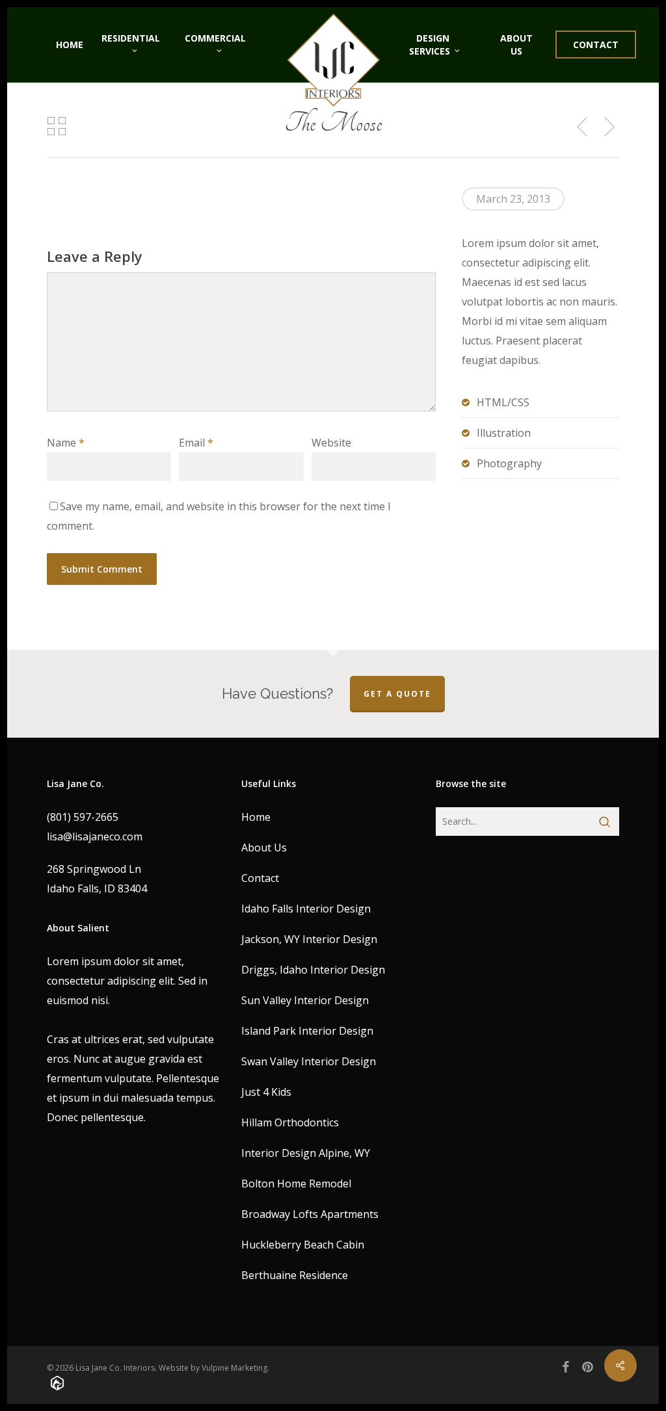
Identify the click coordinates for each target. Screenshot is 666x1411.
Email (196, 442)
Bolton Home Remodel (296, 1183)
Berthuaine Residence (294, 1275)
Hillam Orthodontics (290, 1122)
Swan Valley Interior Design (308, 1061)
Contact (260, 878)
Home (256, 817)
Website (331, 442)
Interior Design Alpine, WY (305, 1153)
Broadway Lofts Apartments (310, 1214)
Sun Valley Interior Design (305, 1000)
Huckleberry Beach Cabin (302, 1244)
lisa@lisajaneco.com (94, 836)
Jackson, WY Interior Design (309, 939)
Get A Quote (397, 693)
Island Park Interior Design (307, 1031)
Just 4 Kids (266, 1092)
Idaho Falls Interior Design (306, 908)
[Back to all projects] (56, 126)
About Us (264, 847)
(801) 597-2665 (82, 817)
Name (66, 442)
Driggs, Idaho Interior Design (313, 970)
